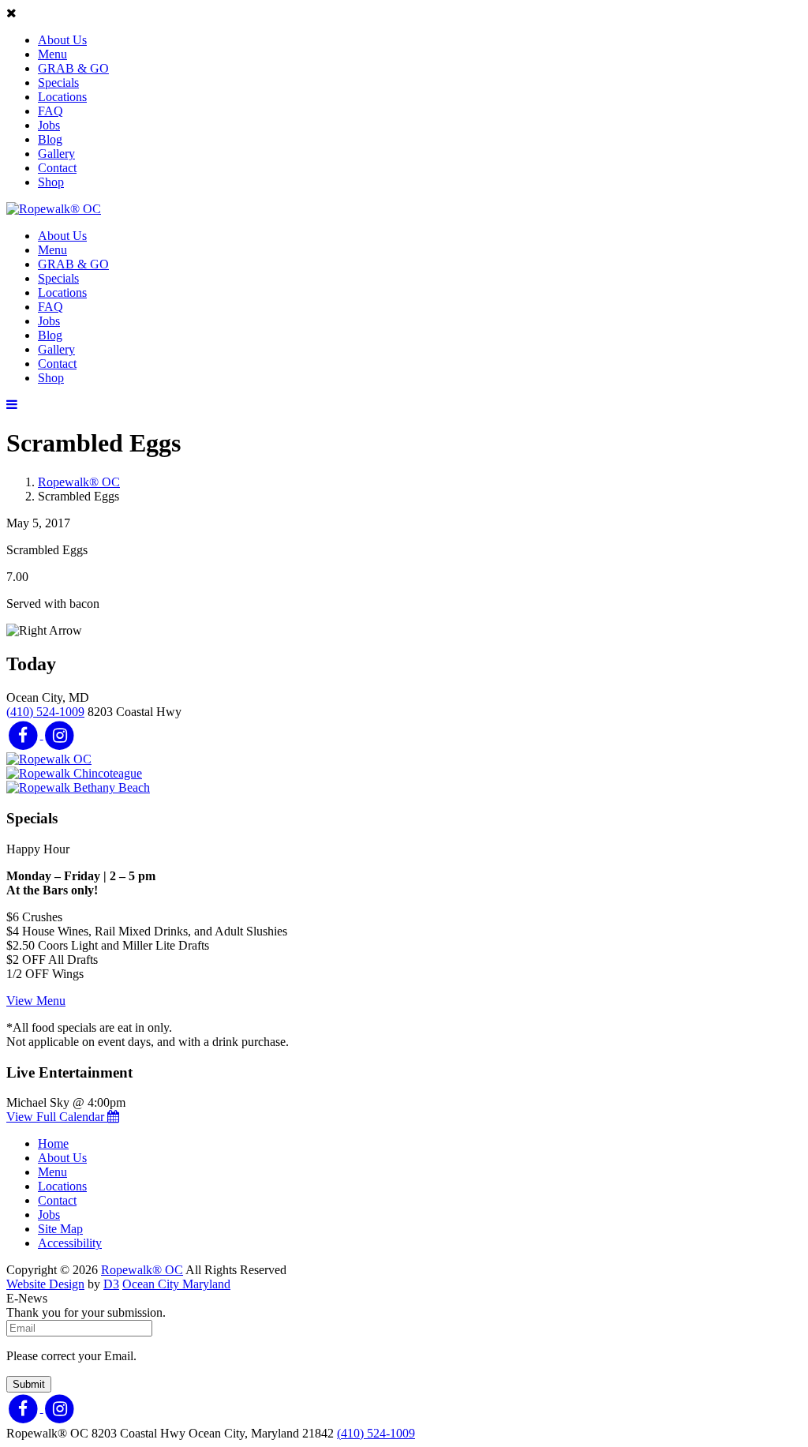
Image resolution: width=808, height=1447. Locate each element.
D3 (111, 1284)
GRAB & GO (73, 68)
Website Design (45, 1284)
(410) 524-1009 (45, 711)
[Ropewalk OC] (49, 759)
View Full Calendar (56, 1116)
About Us (62, 40)
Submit (29, 1384)
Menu (52, 54)
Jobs (49, 125)
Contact (57, 167)
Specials (58, 82)
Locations (62, 96)
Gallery (56, 153)
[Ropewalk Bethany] (78, 787)
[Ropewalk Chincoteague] (74, 773)
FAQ (50, 111)
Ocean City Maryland (176, 1284)
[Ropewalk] (53, 209)
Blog (50, 139)
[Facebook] (24, 734)
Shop (51, 182)
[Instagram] (60, 734)
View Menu (35, 1000)
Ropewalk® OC (79, 482)
